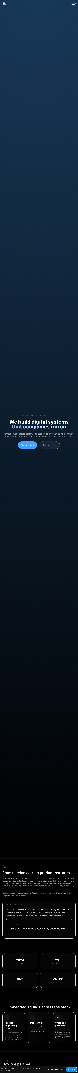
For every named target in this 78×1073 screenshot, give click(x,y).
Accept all (71, 1069)
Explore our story (50, 445)
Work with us (26, 445)
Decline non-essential (56, 1069)
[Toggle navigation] (73, 4)
